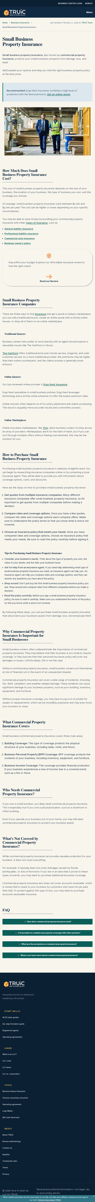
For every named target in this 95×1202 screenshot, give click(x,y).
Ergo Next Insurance (55, 384)
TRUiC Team (87, 23)
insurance (40, 314)
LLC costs (6, 1061)
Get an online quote (58, 94)
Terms (5, 1167)
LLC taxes (6, 1067)
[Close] (94, 1196)
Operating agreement (11, 1104)
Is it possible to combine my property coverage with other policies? (49, 933)
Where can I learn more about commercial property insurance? (49, 955)
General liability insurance (18, 229)
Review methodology (11, 1141)
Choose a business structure (15, 1098)
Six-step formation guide (13, 1024)
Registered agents (10, 1030)
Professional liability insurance (21, 233)
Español (5, 1154)
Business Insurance (20, 23)
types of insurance (37, 222)
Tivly (45, 427)
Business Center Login (70, 3)
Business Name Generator (13, 1091)
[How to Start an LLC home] (14, 12)
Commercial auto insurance (19, 238)
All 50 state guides (10, 1017)
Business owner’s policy (17, 243)
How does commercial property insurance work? (49, 922)
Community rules (9, 1161)
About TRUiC (7, 1135)
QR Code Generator (11, 1117)
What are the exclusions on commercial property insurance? (49, 944)
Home (5, 23)
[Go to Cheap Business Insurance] (47, 267)
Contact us (7, 1148)
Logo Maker (7, 1111)
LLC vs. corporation (11, 1074)
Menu (89, 12)
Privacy (5, 1174)
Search (89, 3)
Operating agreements (12, 1037)
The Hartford (10, 353)
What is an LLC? (9, 1054)
